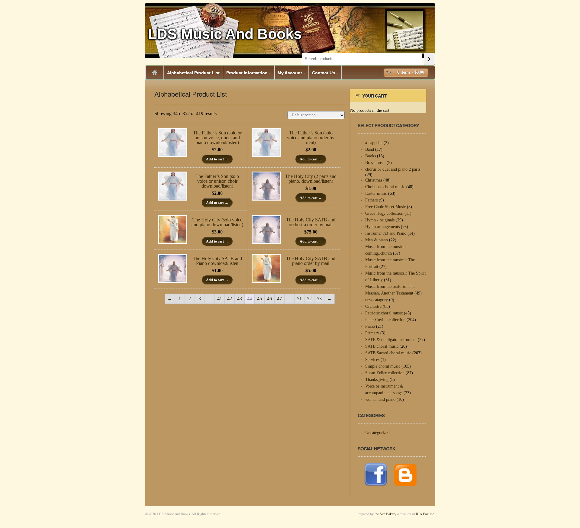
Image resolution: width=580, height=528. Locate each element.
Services (372, 359)
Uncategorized (377, 432)
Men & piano (376, 240)
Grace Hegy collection (384, 213)
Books (370, 156)
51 (299, 298)
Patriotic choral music (384, 313)
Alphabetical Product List (193, 72)
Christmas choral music (385, 187)
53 (319, 298)
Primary (372, 333)
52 (309, 298)
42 (229, 298)
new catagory (376, 300)
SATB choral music (381, 346)
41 (219, 298)
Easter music (376, 193)
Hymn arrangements (382, 226)
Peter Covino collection (385, 319)
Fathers (371, 200)
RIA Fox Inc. (425, 514)
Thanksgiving (376, 379)
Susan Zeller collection (384, 373)
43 (239, 298)
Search (308, 34)
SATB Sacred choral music (388, 353)
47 (279, 298)
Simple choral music (382, 366)
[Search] (429, 59)
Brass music (375, 162)
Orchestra (373, 306)
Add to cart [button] (215, 159)
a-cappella (373, 142)
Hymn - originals (380, 220)
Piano (370, 326)
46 (269, 298)
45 (259, 298)
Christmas (373, 180)
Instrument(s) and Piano (385, 233)
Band (369, 149)
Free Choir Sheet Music (385, 206)
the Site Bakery (385, 514)
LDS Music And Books (225, 34)
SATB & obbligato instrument (391, 339)
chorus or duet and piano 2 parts (392, 169)
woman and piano (380, 399)
